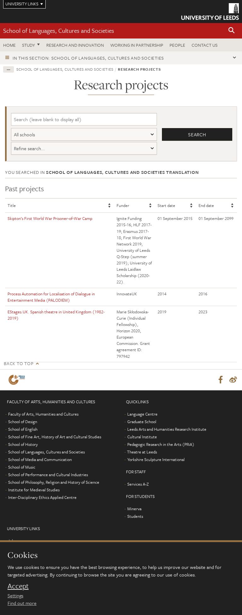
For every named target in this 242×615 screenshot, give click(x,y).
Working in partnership (136, 45)
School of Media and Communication (40, 459)
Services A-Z (138, 484)
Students (135, 516)
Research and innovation (75, 45)
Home (9, 45)
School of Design (22, 421)
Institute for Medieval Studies (34, 490)
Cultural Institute (142, 437)
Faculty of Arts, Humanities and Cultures (43, 414)
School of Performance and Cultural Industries (48, 474)
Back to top (18, 363)
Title (12, 205)
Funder (123, 205)
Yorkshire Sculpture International (156, 459)
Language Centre (142, 414)
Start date (166, 205)
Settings (15, 595)
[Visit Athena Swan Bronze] (18, 379)
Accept (18, 586)
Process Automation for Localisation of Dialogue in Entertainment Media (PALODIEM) (51, 297)
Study (28, 45)
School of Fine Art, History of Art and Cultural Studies (54, 437)
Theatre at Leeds (142, 452)
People (177, 45)
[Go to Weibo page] (233, 380)
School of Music (21, 467)
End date (206, 205)
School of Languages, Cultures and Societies (58, 30)
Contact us (204, 45)
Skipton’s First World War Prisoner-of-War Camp (50, 218)
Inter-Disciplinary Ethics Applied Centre (42, 497)
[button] (231, 30)
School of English (22, 429)
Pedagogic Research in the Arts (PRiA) (160, 444)
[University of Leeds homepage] (210, 11)
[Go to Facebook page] (220, 380)
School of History (23, 444)
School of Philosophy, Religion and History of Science (53, 482)
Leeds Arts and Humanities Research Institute (166, 429)
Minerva (134, 509)
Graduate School (141, 421)
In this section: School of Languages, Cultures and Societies (88, 58)
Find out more (22, 603)
